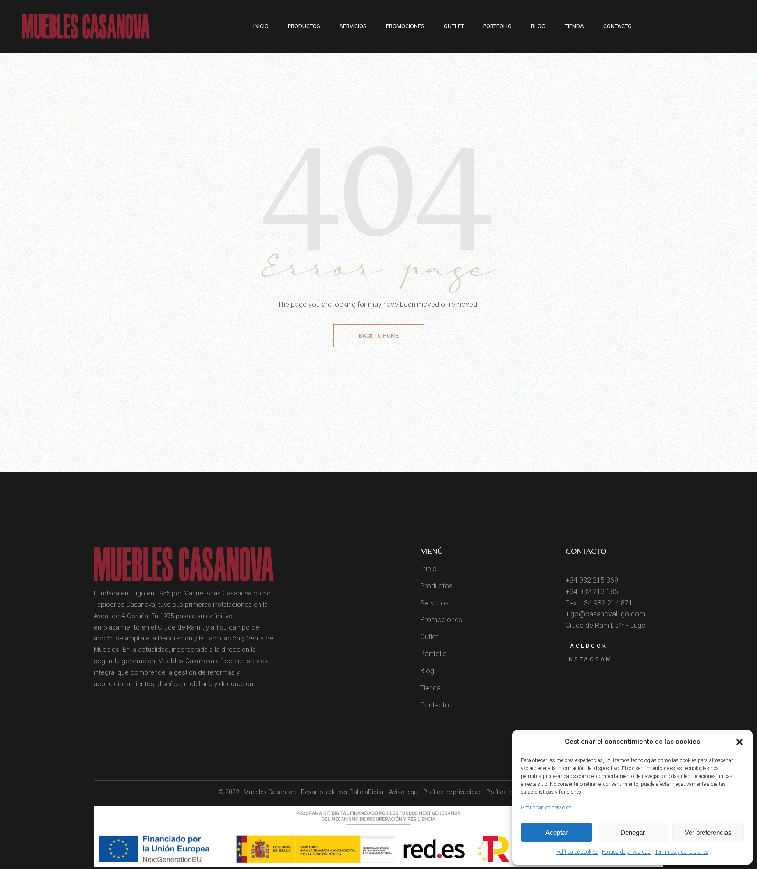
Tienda (430, 688)
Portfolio (433, 654)
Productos (436, 586)
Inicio (428, 569)
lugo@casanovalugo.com (605, 614)
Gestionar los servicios (546, 808)
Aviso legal (404, 791)
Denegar (632, 832)
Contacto (434, 705)
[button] (739, 742)
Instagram (589, 659)
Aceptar (556, 832)
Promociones (441, 620)
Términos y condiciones (681, 852)
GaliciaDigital (367, 791)
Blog (427, 671)
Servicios (434, 603)
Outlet (429, 637)
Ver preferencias (708, 832)
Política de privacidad (626, 852)
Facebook (586, 646)
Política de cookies (577, 852)
